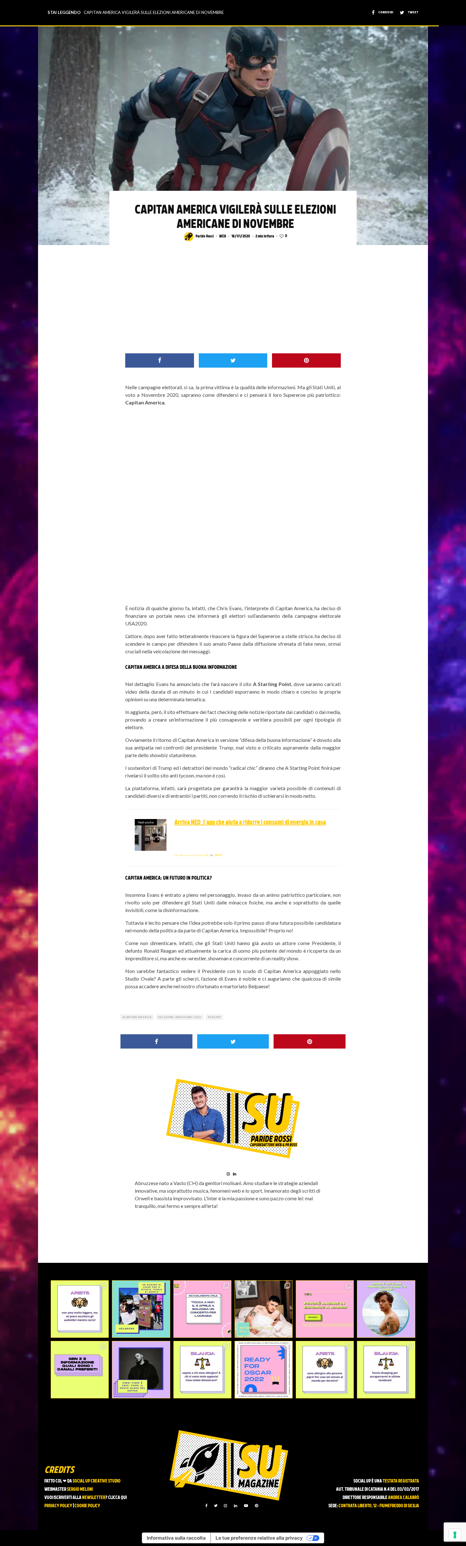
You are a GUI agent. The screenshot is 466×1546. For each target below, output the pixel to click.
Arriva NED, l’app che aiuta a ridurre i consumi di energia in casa (250, 823)
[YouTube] (246, 1506)
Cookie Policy (87, 1506)
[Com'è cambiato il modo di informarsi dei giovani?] (80, 1369)
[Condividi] (159, 360)
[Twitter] (216, 1506)
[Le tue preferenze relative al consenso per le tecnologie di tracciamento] (455, 1535)
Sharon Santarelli (191, 855)
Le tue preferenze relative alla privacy (259, 1538)
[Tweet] (233, 360)
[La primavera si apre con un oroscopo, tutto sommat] (202, 1369)
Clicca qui (117, 1498)
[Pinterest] (256, 1506)
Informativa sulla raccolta (176, 1538)
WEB (222, 236)
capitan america (138, 1017)
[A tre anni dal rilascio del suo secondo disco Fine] (386, 1309)
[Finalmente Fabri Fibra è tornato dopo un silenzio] (141, 1369)
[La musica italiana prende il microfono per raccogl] (202, 1309)
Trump (215, 1017)
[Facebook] (206, 1506)
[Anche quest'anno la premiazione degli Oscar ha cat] (264, 1369)
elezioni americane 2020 (180, 1017)
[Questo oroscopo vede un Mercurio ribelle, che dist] (80, 1309)
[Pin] (306, 360)
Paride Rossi (205, 236)
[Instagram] (225, 1506)
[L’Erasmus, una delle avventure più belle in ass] (325, 1309)
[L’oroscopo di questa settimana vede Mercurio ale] (386, 1369)
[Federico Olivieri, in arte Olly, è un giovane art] (264, 1309)
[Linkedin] (235, 1506)
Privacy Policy (58, 1506)
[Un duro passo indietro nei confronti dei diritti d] (141, 1309)
